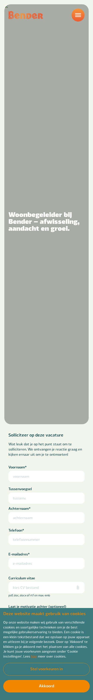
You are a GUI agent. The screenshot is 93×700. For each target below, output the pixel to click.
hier (34, 656)
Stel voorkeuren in (46, 668)
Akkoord (46, 685)
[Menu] (78, 15)
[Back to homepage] (25, 15)
